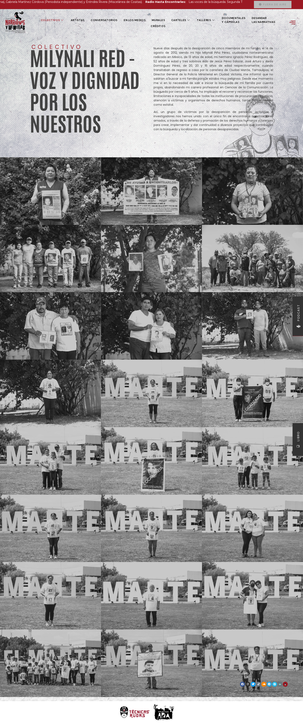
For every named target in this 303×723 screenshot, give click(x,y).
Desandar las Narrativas (263, 20)
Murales (158, 20)
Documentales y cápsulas (233, 20)
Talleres (204, 20)
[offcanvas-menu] (292, 22)
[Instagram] (247, 684)
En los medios (135, 20)
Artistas (78, 20)
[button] (272, 4)
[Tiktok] (258, 684)
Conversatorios (104, 20)
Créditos (158, 26)
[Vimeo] (274, 684)
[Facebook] (242, 684)
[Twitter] (253, 684)
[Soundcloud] (263, 684)
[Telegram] (269, 684)
